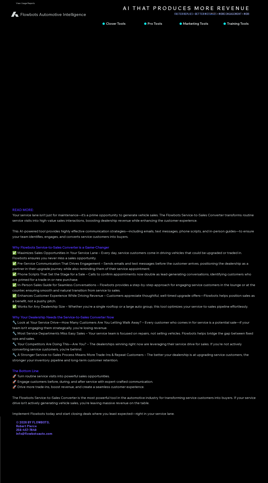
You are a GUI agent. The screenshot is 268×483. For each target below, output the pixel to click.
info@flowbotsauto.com (34, 433)
